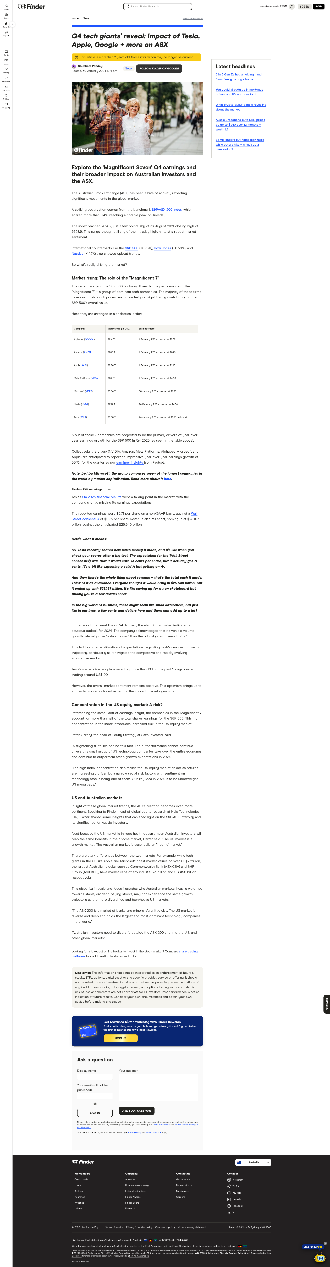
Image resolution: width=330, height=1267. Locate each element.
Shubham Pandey (90, 66)
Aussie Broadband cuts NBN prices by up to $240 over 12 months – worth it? (240, 124)
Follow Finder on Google (159, 68)
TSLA (83, 417)
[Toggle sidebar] (12, 24)
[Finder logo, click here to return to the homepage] (36, 6)
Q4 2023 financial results (101, 497)
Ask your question (136, 1110)
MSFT (89, 391)
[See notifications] (292, 7)
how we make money (139, 1256)
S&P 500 (131, 248)
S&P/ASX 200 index (167, 209)
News (86, 18)
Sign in (95, 1112)
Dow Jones (162, 248)
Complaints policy (165, 1227)
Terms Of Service (161, 1125)
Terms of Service (153, 1133)
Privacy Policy (134, 1133)
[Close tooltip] (325, 1243)
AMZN (87, 352)
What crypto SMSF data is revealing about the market (241, 107)
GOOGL (89, 339)
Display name (86, 1070)
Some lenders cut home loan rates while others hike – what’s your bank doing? (240, 144)
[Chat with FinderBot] (320, 1257)
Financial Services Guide (231, 1253)
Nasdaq (78, 253)
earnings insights (130, 462)
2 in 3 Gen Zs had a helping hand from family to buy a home (239, 77)
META (95, 378)
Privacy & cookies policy (139, 1227)
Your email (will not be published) (92, 1088)
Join (318, 6)
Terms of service (114, 1227)
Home (75, 18)
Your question (128, 1070)
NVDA (85, 404)
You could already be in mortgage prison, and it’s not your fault (239, 92)
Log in (304, 6)
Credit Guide (250, 1253)
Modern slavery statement (192, 1227)
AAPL (84, 365)
